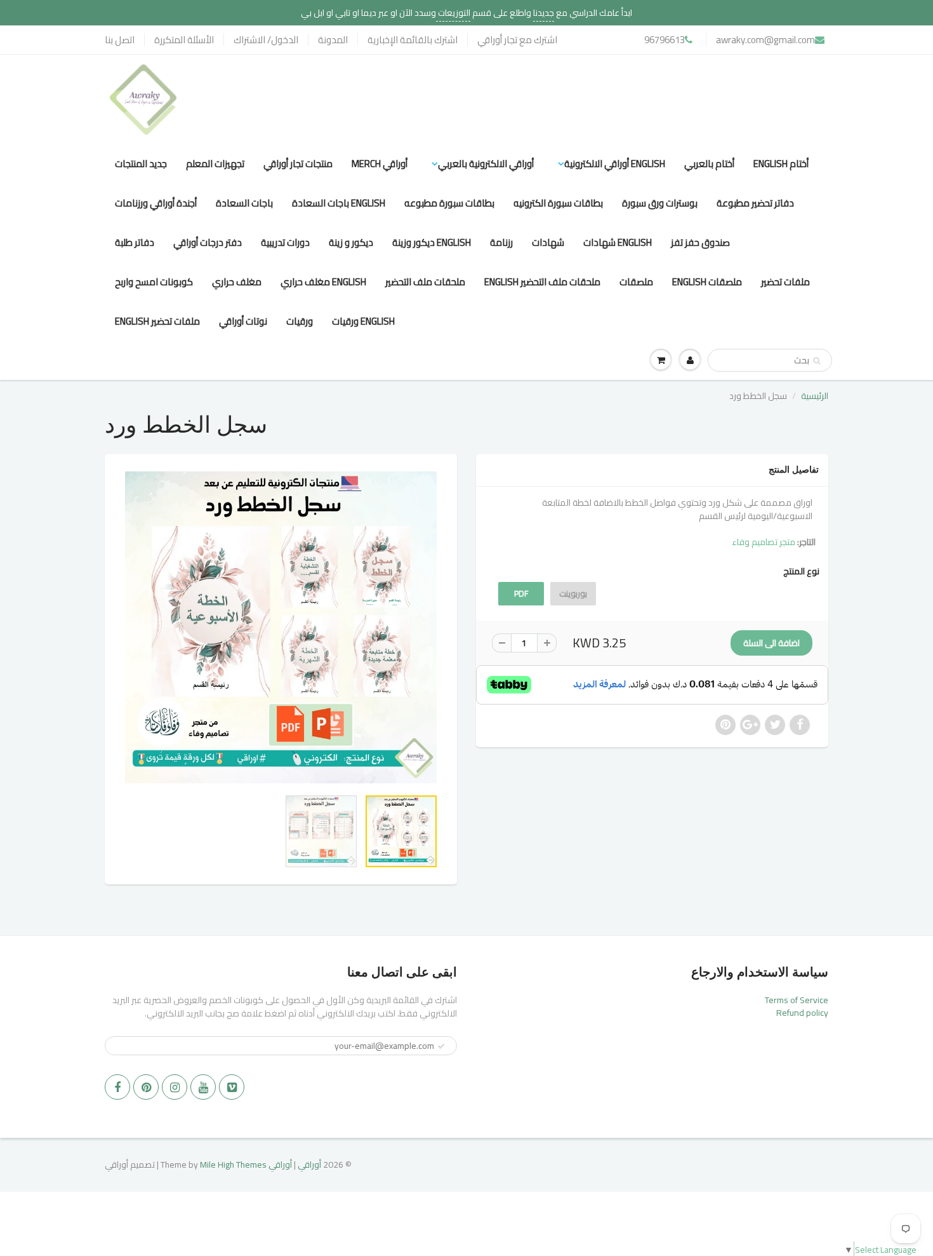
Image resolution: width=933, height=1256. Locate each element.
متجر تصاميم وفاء (763, 542)
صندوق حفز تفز (700, 242)
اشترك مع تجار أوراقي (517, 39)
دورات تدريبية (285, 242)
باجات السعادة (244, 203)
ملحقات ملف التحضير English (542, 282)
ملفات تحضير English (157, 321)
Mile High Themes (233, 1164)
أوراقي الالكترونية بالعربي (486, 163)
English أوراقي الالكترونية (614, 163)
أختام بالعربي (709, 163)
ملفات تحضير (785, 282)
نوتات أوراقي (243, 321)
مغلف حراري (236, 282)
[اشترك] (441, 1046)
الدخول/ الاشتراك (266, 39)
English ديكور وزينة (431, 242)
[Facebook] (117, 1087)
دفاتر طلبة (134, 242)
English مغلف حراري (323, 282)
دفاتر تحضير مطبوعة (755, 203)
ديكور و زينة (351, 242)
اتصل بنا (120, 39)
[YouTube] (203, 1087)
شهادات (548, 242)
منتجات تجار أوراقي (298, 163)
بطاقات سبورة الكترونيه (558, 203)
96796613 (664, 39)
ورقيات (299, 321)
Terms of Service (796, 1000)
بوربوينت (573, 593)
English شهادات (617, 242)
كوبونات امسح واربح (154, 282)
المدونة (333, 39)
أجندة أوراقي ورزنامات (156, 203)
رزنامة (501, 242)
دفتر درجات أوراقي (207, 242)
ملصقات (636, 282)
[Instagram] (174, 1087)
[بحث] (816, 361)
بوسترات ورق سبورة (660, 203)
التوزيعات (453, 12)
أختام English (781, 163)
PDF (521, 593)
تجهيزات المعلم (215, 163)
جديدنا (543, 12)
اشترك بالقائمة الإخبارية (412, 39)
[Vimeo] (231, 1087)
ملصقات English (707, 282)
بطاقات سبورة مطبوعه (449, 203)
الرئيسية (814, 396)
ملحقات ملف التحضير (425, 282)
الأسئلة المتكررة (184, 39)
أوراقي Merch (379, 163)
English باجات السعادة (338, 203)
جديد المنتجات (141, 163)
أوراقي (309, 1164)
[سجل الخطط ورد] (281, 627)
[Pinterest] (146, 1087)
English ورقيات (363, 321)
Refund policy (802, 1012)
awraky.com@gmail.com (765, 39)
